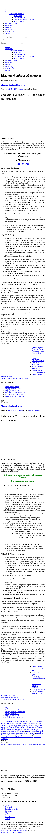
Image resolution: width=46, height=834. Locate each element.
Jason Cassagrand (7, 785)
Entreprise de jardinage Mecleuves (36, 686)
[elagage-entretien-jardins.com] (22, 6)
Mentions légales (20, 830)
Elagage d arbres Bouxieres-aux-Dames (14, 378)
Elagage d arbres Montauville (37, 367)
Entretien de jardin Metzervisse (38, 681)
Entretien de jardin (11, 23)
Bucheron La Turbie (8, 695)
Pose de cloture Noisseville (37, 364)
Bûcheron (8, 29)
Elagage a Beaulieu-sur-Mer (38, 360)
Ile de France (18, 16)
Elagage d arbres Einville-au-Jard (37, 692)
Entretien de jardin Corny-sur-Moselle (38, 371)
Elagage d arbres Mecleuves (13, 85)
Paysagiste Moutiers (35, 673)
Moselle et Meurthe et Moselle (24, 20)
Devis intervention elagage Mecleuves (28, 723)
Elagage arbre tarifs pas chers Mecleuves (14, 725)
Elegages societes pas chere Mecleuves (22, 733)
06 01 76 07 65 (23, 164)
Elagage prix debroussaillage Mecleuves (21, 728)
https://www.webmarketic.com (11, 832)
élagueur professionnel (20, 500)
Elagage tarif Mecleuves (17, 731)
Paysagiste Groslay (38, 351)
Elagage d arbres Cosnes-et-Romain (38, 348)
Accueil (7, 10)
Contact (7, 33)
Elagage (8, 27)
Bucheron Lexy (37, 357)
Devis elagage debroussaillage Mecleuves (19, 721)
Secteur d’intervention (16, 14)
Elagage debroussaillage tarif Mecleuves (22, 727)
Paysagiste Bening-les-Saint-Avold (12, 699)
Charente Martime (20, 18)
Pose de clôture (10, 31)
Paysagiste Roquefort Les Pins (38, 677)
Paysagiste (8, 25)
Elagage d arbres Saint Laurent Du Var (38, 668)
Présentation (9, 12)
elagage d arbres (34, 410)
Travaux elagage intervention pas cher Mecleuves (22, 736)
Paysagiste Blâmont (38, 690)
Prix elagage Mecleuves (24, 735)
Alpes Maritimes (19, 21)
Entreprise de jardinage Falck (11, 697)
